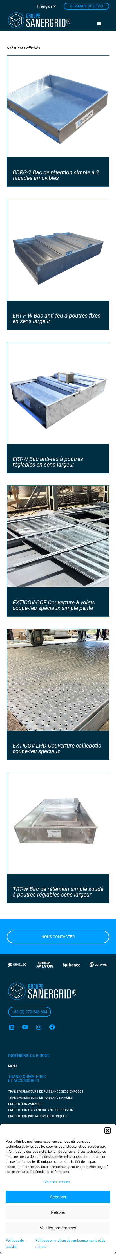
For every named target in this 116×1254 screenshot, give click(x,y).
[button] (107, 1130)
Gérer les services (57, 1182)
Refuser (58, 1212)
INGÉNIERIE (19, 1055)
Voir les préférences (58, 1227)
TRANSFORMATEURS (27, 1076)
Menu (101, 24)
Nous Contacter (58, 937)
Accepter (58, 1196)
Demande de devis (86, 6)
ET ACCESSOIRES (23, 1080)
